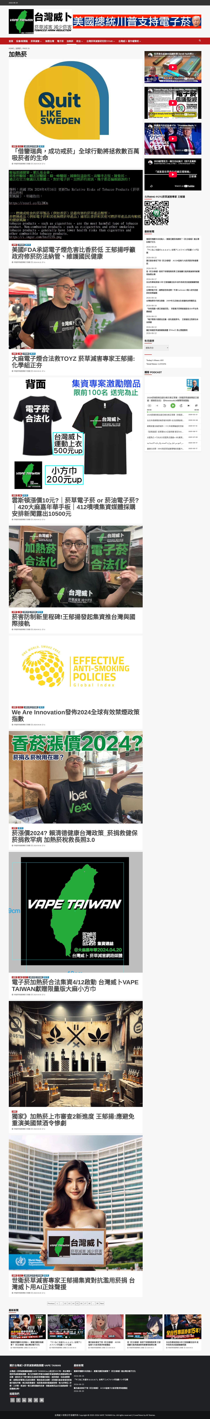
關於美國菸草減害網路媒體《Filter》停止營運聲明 (167, 330)
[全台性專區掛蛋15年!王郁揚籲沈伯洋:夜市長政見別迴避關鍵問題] (182, 1326)
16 (81, 1303)
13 (69, 1303)
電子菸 (60, 41)
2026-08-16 (189, 1347)
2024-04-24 (37, 164)
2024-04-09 (37, 725)
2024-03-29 (37, 1293)
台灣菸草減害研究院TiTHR (100, 41)
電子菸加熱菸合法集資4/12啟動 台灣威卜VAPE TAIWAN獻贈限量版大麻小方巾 (75, 985)
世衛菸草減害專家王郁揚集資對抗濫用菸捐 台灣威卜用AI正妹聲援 (73, 1284)
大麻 (20, 353)
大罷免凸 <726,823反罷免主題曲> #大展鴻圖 (165, 437)
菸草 (33, 1275)
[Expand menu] (40, 41)
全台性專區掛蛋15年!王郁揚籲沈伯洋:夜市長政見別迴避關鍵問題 (172, 282)
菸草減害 (35, 41)
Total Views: (152, 364)
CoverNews (138, 1415)
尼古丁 (21, 146)
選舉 (192, 1336)
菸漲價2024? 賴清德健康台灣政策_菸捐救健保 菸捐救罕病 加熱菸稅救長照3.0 (75, 836)
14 (73, 1303)
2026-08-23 (72, 1347)
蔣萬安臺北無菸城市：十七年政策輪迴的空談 (165, 426)
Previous (51, 1303)
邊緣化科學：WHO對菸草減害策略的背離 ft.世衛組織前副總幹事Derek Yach (178, 449)
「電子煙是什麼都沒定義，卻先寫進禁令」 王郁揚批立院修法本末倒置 (172, 320)
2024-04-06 (37, 846)
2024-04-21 (37, 371)
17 (85, 1303)
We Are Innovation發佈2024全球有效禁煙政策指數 (76, 715)
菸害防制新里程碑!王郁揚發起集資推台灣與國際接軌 (73, 620)
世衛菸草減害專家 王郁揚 (22, 164)
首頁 (11, 41)
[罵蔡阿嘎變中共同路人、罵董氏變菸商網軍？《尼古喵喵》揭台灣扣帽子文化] (27, 1326)
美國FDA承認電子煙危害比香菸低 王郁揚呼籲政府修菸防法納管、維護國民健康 (73, 253)
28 (97, 1303)
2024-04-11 (37, 629)
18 (89, 1303)
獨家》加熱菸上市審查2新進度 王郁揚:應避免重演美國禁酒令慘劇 (73, 1120)
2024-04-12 (37, 519)
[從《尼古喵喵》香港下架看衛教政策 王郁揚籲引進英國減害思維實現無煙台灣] (143, 1326)
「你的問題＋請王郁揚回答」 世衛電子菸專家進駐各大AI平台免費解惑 (172, 310)
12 (65, 1303)
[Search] (199, 40)
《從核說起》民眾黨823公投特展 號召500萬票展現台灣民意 (171, 432)
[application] (173, 403)
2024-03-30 (37, 1129)
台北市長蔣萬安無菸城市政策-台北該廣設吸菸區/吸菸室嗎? (171, 420)
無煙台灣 (49, 41)
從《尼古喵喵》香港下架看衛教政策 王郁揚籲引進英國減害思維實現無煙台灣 (173, 272)
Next (102, 1303)
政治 (78, 41)
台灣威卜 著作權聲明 (128, 41)
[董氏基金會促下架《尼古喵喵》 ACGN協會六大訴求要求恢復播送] (105, 1326)
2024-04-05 (37, 995)
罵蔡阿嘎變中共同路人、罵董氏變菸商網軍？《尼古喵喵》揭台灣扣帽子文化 (172, 240)
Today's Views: (153, 360)
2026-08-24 (33, 1347)
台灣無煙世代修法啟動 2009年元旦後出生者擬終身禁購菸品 (171, 301)
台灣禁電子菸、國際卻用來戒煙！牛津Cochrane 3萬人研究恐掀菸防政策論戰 (172, 291)
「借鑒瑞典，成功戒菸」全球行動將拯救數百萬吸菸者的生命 (75, 154)
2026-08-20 (111, 1347)
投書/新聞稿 (22, 41)
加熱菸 (70, 41)
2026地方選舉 (171, 1336)
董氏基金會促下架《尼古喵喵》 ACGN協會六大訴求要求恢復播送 (172, 262)
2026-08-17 (150, 1347)
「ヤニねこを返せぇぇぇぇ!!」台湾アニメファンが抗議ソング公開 (172, 251)
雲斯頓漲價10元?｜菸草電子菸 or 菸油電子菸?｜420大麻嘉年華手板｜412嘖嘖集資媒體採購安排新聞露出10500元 (75, 507)
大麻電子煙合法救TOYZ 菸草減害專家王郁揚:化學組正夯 (73, 362)
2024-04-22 (37, 262)
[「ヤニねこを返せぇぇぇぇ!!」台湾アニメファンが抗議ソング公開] (66, 1326)
